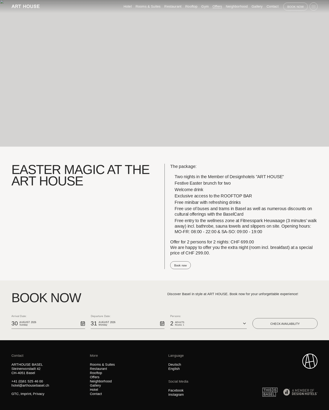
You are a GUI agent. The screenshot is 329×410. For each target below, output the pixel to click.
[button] (48, 323)
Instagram (176, 394)
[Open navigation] (314, 6)
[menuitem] (128, 6)
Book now (180, 265)
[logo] (25, 6)
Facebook (176, 390)
